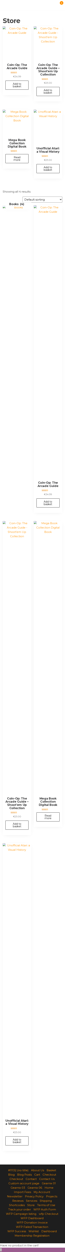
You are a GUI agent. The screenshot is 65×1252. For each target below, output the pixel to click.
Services (31, 1200)
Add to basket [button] (17, 85)
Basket (51, 1170)
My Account (42, 1192)
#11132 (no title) (18, 1170)
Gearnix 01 (49, 1183)
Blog (11, 1174)
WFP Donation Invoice (32, 1222)
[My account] (52, 5)
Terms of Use (46, 1205)
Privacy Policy (34, 1196)
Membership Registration (32, 1235)
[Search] (56, 5)
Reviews (17, 1200)
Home (49, 1187)
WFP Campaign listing (21, 1214)
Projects (51, 1196)
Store (31, 1205)
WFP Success (16, 1231)
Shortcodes (17, 1205)
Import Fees (22, 1192)
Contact (31, 1179)
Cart (37, 1174)
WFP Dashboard (32, 1218)
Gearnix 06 (35, 1187)
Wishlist (34, 1231)
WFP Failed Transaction (32, 1227)
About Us (37, 1170)
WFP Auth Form (44, 1209)
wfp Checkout (48, 1214)
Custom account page (23, 1183)
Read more (17, 159)
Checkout (49, 1174)
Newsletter (14, 1196)
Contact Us (47, 1179)
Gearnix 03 (18, 1187)
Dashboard (49, 1231)
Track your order (19, 1209)
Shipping (46, 1200)
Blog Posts (24, 1174)
